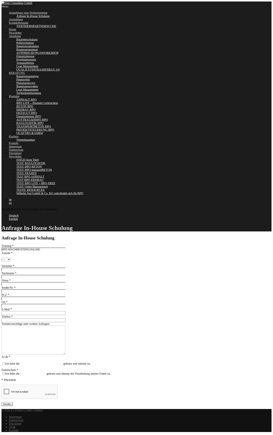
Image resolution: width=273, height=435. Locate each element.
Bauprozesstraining (27, 46)
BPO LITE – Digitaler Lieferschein (37, 103)
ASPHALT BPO (26, 99)
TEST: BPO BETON (29, 166)
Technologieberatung (28, 93)
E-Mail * (6, 309)
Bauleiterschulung (27, 39)
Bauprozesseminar (27, 49)
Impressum (15, 146)
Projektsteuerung (26, 59)
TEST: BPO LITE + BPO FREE (35, 183)
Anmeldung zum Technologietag (28, 12)
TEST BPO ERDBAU (30, 179)
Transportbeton (25, 62)
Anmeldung (16, 19)
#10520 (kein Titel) (27, 159)
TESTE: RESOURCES (30, 189)
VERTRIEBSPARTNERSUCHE (36, 26)
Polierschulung (25, 42)
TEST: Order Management (32, 186)
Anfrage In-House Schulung (33, 16)
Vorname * (7, 265)
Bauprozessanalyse (27, 76)
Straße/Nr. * (8, 287)
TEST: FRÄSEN (26, 173)
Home (12, 29)
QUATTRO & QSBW (29, 133)
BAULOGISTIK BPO (29, 123)
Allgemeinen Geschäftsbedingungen (41, 363)
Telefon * (7, 316)
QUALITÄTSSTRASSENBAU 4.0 (38, 69)
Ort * (4, 302)
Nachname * (8, 273)
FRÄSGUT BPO (26, 113)
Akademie (15, 36)
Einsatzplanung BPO (28, 116)
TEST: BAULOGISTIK (30, 163)
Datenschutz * (9, 369)
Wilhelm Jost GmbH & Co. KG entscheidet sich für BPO (49, 193)
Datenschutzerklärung (33, 373)
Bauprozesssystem (27, 86)
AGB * (5, 356)
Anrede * (6, 253)
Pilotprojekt (23, 79)
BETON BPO (24, 106)
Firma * (6, 280)
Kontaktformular (18, 22)
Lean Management (27, 66)
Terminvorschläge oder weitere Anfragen (25, 323)
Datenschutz (16, 149)
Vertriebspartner (25, 139)
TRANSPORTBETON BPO (33, 126)
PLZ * (5, 294)
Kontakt (13, 143)
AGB (12, 426)
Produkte (14, 96)
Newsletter (15, 32)
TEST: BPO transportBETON (34, 169)
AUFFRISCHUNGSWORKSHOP (37, 52)
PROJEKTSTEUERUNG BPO (35, 129)
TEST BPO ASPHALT (30, 176)
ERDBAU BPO (26, 109)
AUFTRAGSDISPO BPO (32, 119)
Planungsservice (25, 83)
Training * (7, 245)
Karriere (14, 136)
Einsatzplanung (25, 56)
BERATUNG (17, 72)
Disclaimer (15, 153)
